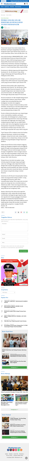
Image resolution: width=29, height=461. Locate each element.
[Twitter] (11, 450)
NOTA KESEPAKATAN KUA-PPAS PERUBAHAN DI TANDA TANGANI (18, 355)
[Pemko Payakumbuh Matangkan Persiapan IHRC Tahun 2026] (14, 383)
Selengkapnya (14, 367)
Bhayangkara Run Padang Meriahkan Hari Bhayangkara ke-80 (6, 403)
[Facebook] (8, 450)
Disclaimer (21, 453)
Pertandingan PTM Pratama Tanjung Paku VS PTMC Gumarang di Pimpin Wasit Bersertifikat (16, 326)
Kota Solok (3, 18)
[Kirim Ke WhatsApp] (27, 212)
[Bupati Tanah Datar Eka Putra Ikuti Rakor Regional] (5, 362)
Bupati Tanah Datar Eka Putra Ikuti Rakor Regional (18, 362)
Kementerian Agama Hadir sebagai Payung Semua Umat (15, 312)
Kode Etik (16, 453)
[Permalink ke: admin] (2, 27)
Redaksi (11, 453)
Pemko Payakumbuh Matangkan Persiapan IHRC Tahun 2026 (14, 392)
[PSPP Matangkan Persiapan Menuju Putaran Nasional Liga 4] (21, 397)
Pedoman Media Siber (18, 455)
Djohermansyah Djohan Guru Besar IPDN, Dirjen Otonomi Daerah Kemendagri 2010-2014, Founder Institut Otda (18, 425)
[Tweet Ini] (18, 212)
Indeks (6, 453)
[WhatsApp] (18, 450)
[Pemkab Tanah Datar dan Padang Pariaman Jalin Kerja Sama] (14, 340)
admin (5, 27)
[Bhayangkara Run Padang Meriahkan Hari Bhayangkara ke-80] (7, 397)
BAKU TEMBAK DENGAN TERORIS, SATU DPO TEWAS (15, 317)
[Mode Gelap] (25, 4)
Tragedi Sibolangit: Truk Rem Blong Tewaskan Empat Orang (18, 419)
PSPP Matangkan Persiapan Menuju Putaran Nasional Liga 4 (21, 403)
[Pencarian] (27, 4)
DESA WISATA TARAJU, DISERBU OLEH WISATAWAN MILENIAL (13, 307)
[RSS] (21, 450)
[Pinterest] (13, 450)
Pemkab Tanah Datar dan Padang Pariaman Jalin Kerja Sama (14, 350)
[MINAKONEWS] (9, 4)
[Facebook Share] (16, 212)
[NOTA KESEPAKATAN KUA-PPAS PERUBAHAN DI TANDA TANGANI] (5, 356)
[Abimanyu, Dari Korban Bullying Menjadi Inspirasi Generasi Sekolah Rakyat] (5, 432)
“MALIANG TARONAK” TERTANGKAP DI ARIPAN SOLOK (16, 302)
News (7, 18)
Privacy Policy (9, 455)
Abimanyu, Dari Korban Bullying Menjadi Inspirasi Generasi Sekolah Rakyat (17, 432)
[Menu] (2, 4)
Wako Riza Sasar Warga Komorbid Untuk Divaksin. (15, 321)
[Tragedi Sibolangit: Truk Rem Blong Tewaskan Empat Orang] (5, 419)
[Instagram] (16, 450)
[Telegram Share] (24, 212)
